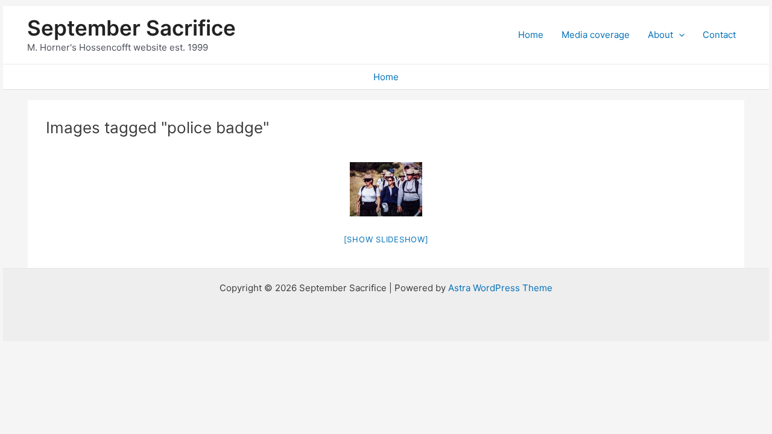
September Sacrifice (131, 27)
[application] (679, 35)
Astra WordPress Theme (500, 288)
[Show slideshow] (386, 239)
